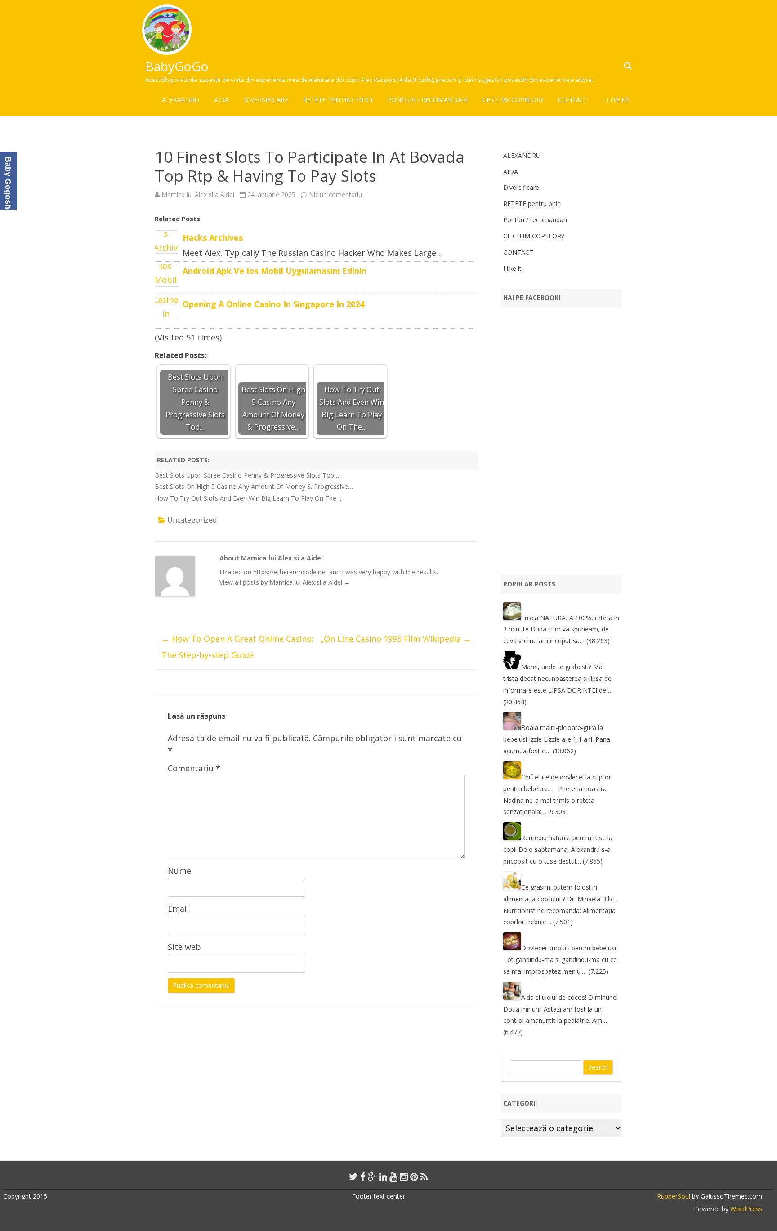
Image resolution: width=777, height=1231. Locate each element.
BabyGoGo (177, 66)
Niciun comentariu (335, 194)
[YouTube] (393, 1176)
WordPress (745, 1208)
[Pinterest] (414, 1176)
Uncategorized (192, 520)
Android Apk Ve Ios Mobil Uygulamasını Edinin (274, 270)
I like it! (616, 99)
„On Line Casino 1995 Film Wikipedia (396, 638)
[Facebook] (363, 1176)
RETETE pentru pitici (337, 99)
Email (178, 908)
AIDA (221, 99)
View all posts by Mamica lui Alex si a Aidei (284, 582)
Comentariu (194, 768)
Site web (184, 946)
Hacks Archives (213, 237)
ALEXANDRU (180, 99)
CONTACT (573, 99)
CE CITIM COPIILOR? (512, 99)
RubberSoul (673, 1196)
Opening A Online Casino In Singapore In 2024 (273, 304)
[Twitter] (353, 1176)
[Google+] (372, 1176)
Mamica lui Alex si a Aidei (197, 194)
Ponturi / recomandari (427, 99)
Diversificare (266, 99)
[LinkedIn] (383, 1176)
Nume (179, 870)
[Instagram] (404, 1176)
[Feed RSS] (424, 1176)
